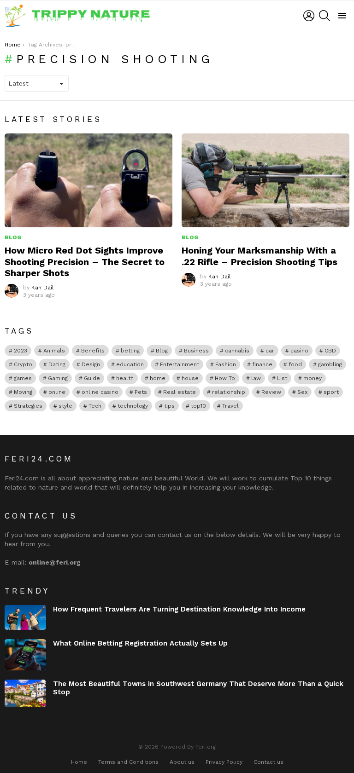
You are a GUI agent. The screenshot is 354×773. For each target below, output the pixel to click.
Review (271, 392)
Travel (230, 406)
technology (133, 406)
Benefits (93, 350)
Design (91, 364)
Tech (94, 406)
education (130, 364)
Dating (56, 364)
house (190, 378)
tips (169, 406)
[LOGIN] (308, 15)
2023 (20, 350)
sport (331, 392)
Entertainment (179, 364)
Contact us (268, 762)
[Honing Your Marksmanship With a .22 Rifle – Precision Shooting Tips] (265, 180)
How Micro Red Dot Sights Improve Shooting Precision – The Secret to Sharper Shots (85, 261)
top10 (198, 406)
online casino (100, 392)
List (282, 378)
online (56, 392)
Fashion (225, 364)
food (295, 364)
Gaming (58, 378)
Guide (92, 378)
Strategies (28, 406)
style (65, 406)
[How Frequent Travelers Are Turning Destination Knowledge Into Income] (25, 617)
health (125, 378)
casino (299, 350)
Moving (23, 392)
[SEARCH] (324, 15)
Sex (302, 392)
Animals (54, 350)
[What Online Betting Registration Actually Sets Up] (25, 654)
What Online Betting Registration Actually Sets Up (140, 643)
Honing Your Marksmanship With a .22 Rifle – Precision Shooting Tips (259, 256)
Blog (13, 237)
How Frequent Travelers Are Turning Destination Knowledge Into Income (179, 609)
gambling (330, 364)
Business (196, 350)
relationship (228, 392)
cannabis (237, 350)
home (157, 378)
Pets (141, 392)
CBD (330, 350)
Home (79, 762)
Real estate (179, 392)
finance (262, 364)
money (312, 378)
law (256, 378)
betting (130, 350)
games (23, 378)
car (270, 350)
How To (225, 378)
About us (182, 762)
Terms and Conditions (128, 762)
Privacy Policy (224, 762)
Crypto (23, 364)
